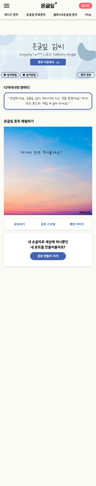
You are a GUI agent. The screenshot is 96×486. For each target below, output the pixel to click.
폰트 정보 (86, 75)
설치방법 (12, 75)
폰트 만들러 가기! (48, 256)
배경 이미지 (77, 224)
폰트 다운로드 (46, 62)
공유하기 (19, 224)
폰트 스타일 (48, 224)
